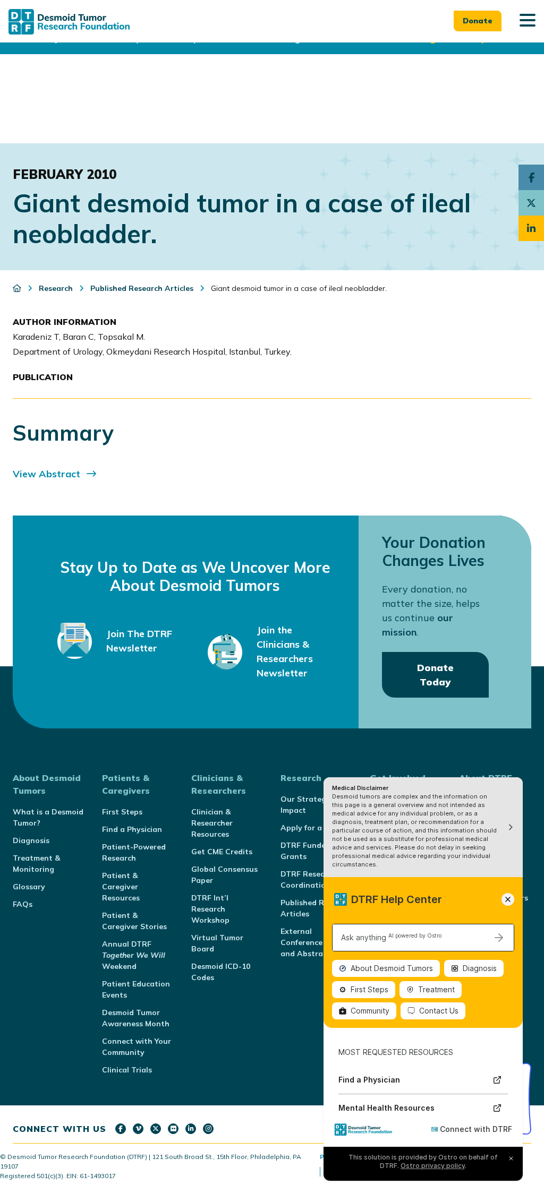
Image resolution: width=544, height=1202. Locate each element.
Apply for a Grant (313, 827)
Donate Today (435, 675)
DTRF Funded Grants (305, 850)
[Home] (18, 288)
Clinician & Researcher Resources (212, 823)
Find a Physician (132, 829)
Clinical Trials (127, 1070)
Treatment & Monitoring (36, 863)
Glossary (29, 886)
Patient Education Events (136, 989)
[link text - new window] (120, 1128)
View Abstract (46, 474)
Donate (477, 20)
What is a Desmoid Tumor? (48, 817)
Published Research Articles (316, 908)
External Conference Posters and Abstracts (316, 942)
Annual (133, 955)
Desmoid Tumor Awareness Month (135, 1018)
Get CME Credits (221, 851)
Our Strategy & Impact (309, 804)
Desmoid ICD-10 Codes (220, 971)
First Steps (122, 812)
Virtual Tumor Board (217, 943)
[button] (528, 21)
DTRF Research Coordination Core (315, 879)
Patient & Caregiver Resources (121, 887)
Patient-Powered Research (134, 852)
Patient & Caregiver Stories (134, 921)
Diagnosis (31, 840)
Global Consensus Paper (224, 874)
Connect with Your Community (136, 1046)
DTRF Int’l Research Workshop (210, 909)
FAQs (22, 904)
